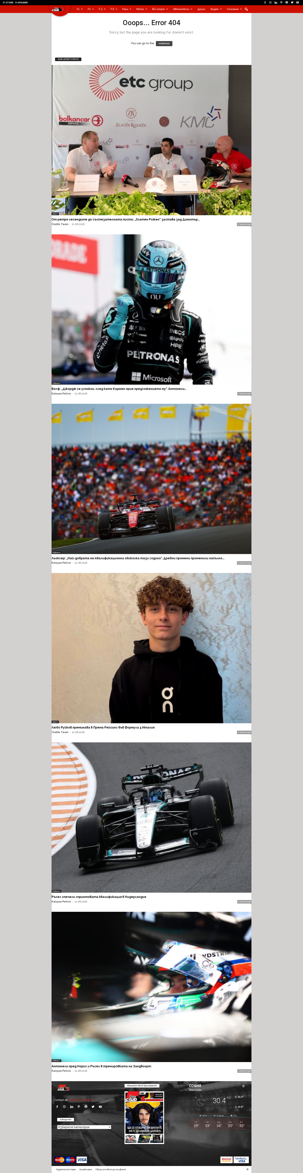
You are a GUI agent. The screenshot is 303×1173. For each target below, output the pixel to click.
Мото (140, 9)
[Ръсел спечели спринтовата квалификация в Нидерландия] (151, 817)
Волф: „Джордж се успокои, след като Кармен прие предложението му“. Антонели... (119, 389)
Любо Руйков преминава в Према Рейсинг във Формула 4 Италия (103, 727)
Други (201, 9)
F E (112, 9)
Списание (233, 9)
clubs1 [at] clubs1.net (81, 1099)
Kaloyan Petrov (61, 393)
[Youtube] (297, 2)
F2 (89, 9)
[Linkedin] (276, 2)
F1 (78, 9)
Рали (125, 9)
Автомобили (181, 9)
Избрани (56, 383)
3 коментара (244, 902)
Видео (215, 9)
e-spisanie (21, 2)
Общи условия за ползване (110, 1169)
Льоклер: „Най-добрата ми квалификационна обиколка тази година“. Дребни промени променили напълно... (138, 558)
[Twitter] (292, 2)
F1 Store (8, 2)
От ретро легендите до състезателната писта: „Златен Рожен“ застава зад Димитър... (126, 219)
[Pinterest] (281, 2)
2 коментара (244, 394)
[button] (246, 9)
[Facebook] (265, 2)
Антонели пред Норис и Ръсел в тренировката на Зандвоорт (101, 1066)
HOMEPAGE (164, 43)
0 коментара (244, 224)
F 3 (100, 9)
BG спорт (158, 9)
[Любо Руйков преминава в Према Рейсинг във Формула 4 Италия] (151, 648)
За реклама (85, 1169)
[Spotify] (287, 2)
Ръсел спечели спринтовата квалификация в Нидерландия (99, 897)
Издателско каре (66, 1169)
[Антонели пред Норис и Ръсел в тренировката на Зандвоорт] (151, 987)
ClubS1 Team (60, 224)
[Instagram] (270, 2)
